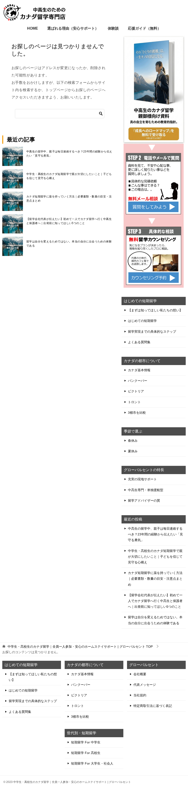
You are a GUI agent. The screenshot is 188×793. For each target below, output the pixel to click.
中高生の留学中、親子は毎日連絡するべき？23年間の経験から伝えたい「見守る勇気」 (69, 153)
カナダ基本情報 (139, 370)
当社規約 (139, 695)
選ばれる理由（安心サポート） (73, 28)
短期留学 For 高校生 (85, 753)
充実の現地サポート (142, 479)
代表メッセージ (144, 684)
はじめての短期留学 (142, 321)
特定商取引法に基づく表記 (152, 706)
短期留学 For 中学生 (85, 742)
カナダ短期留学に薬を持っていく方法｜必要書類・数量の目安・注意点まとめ (69, 198)
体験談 (113, 28)
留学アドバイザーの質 (144, 500)
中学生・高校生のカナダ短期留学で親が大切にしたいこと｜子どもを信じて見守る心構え (69, 176)
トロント (134, 402)
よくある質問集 (139, 342)
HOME (32, 28)
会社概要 (139, 674)
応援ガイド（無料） (144, 28)
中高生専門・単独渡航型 (145, 490)
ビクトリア (136, 391)
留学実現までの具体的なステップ (152, 331)
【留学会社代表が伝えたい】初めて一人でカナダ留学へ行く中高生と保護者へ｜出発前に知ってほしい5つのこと (69, 221)
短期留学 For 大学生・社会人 (92, 763)
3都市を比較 (137, 412)
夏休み (133, 451)
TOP (80, 646)
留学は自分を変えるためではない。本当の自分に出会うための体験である (69, 243)
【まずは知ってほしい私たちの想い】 (155, 310)
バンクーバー (137, 380)
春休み (133, 440)
